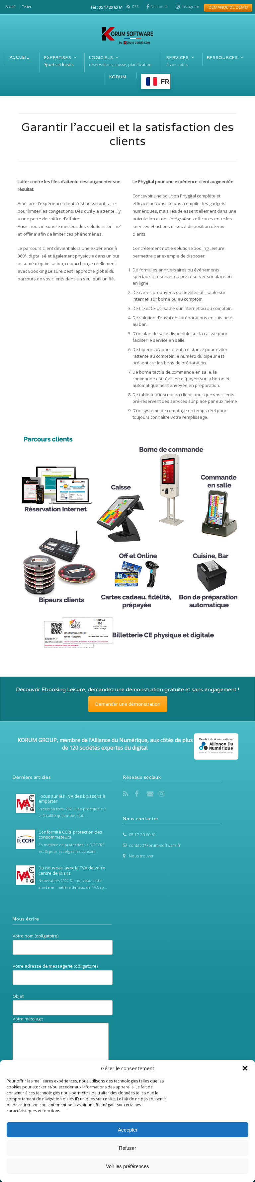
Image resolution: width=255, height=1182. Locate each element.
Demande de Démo (226, 7)
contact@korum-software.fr (155, 845)
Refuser (127, 1148)
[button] (245, 1068)
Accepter (127, 1130)
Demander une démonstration (127, 704)
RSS (135, 6)
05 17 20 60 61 (142, 835)
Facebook (159, 6)
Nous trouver (141, 856)
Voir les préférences (127, 1166)
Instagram (190, 6)
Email (151, 793)
